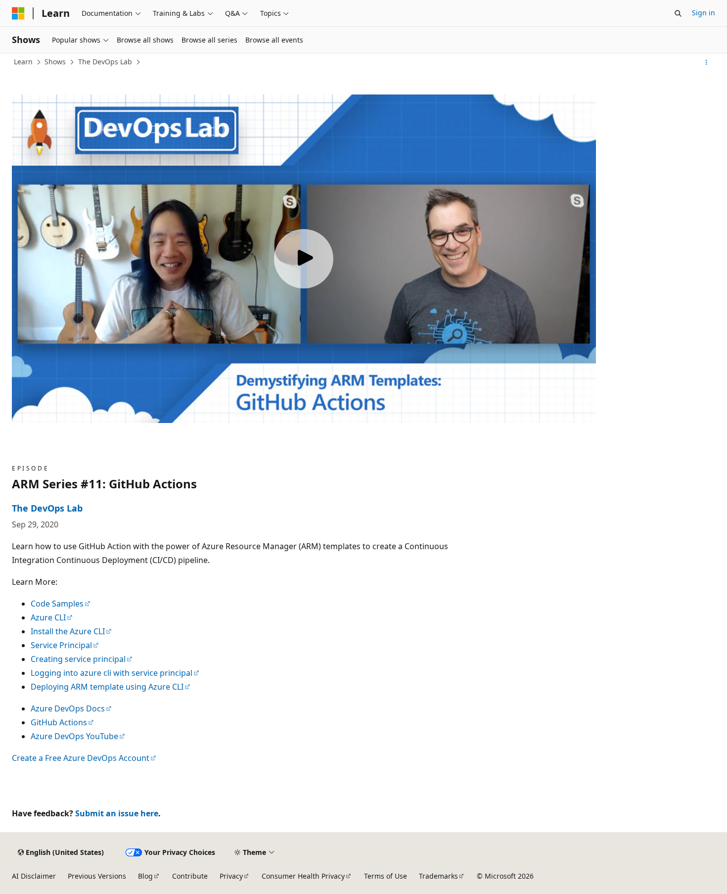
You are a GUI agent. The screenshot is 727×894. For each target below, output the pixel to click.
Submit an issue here (116, 813)
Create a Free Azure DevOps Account (80, 758)
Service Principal (61, 645)
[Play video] (303, 258)
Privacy (231, 876)
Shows (55, 61)
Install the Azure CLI (68, 631)
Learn (23, 61)
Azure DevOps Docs (68, 708)
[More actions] (706, 62)
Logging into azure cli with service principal (111, 672)
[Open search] (678, 13)
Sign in (703, 12)
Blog (145, 876)
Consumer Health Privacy (303, 876)
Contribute (190, 876)
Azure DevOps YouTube (74, 736)
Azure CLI (48, 617)
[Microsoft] (18, 13)
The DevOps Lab (105, 61)
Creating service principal (78, 659)
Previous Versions (97, 876)
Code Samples (57, 603)
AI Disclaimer (34, 876)
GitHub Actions (59, 722)
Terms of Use (385, 876)
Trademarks (438, 876)
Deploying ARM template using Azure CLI (107, 686)
